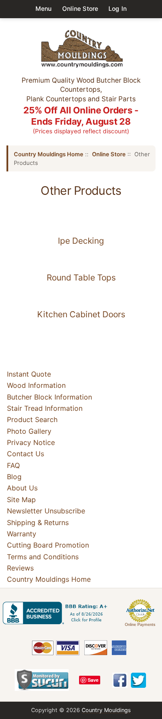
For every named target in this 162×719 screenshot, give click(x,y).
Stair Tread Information (45, 408)
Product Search (32, 419)
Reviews (20, 568)
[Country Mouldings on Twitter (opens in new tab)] (138, 680)
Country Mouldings (106, 710)
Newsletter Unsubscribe (46, 510)
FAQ (13, 465)
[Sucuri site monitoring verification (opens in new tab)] (42, 680)
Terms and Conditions (43, 556)
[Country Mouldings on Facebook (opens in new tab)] (119, 680)
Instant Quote (29, 374)
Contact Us (25, 453)
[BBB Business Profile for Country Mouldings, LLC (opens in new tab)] (57, 613)
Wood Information (36, 385)
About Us (22, 488)
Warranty (21, 533)
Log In (117, 8)
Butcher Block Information (49, 397)
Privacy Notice (31, 442)
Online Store (80, 8)
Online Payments (140, 624)
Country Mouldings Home (48, 154)
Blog (14, 476)
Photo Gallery (29, 431)
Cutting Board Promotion (48, 545)
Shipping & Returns (38, 522)
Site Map (21, 499)
